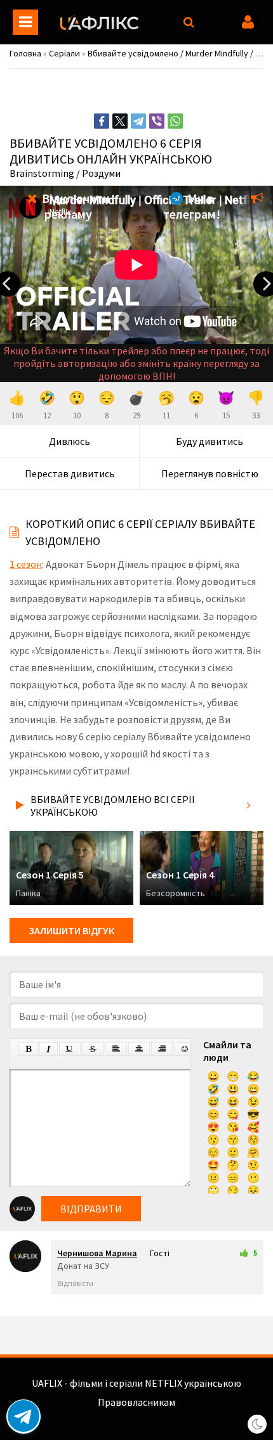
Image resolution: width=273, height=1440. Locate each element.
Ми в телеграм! (191, 206)
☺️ (213, 1152)
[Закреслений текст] (92, 1049)
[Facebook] (101, 121)
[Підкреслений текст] (70, 1049)
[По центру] (139, 1049)
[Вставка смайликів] (185, 1049)
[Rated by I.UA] (136, 1414)
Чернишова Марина (97, 1253)
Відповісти (75, 1283)
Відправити (91, 1208)
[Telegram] (138, 121)
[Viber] (156, 121)
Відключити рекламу (74, 206)
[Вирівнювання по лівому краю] (116, 1049)
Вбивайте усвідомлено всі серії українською (112, 805)
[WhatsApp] (175, 121)
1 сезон (26, 564)
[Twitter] (120, 121)
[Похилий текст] (48, 1049)
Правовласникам (136, 1402)
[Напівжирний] (28, 1049)
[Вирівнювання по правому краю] (162, 1049)
